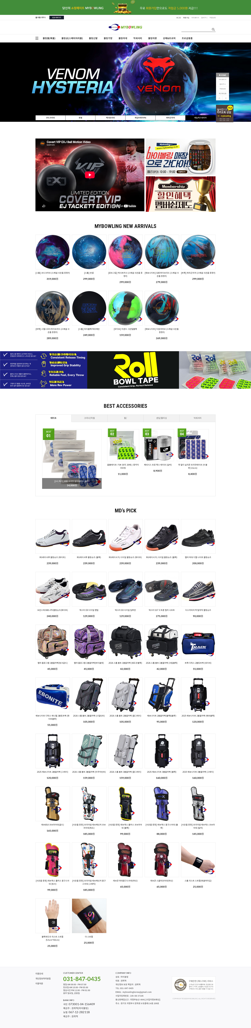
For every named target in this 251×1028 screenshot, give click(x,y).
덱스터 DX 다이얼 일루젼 (125, 610)
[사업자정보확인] (153, 999)
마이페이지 (222, 79)
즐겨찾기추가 (40, 17)
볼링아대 (123, 38)
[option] (125, 82)
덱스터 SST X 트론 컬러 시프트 (162, 610)
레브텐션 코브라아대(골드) (52, 825)
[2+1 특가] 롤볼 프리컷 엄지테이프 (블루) (71, 481)
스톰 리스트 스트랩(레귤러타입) (198, 881)
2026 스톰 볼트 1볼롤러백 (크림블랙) (162, 663)
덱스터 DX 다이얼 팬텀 (88, 610)
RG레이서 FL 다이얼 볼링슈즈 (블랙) (161, 557)
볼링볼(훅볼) (49, 38)
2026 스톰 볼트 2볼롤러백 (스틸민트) (89, 716)
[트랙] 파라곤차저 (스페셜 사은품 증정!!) (198, 273)
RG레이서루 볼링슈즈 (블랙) (89, 557)
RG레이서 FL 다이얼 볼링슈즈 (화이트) (125, 557)
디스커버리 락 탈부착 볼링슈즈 (198, 610)
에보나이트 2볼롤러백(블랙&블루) (161, 716)
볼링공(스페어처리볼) (72, 38)
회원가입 (186, 18)
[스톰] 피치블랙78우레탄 (89, 329)
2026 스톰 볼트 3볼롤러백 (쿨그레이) (125, 772)
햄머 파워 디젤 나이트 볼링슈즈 (198, 557)
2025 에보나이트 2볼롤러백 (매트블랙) (198, 716)
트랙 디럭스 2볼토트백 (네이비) (198, 663)
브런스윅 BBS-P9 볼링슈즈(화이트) (52, 610)
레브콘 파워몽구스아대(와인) (125, 881)
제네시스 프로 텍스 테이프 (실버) (158, 465)
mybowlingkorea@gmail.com (137, 992)
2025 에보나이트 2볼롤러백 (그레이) (52, 772)
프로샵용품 (187, 38)
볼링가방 (108, 38)
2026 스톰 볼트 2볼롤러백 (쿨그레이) (125, 716)
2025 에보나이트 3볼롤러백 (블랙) (161, 772)
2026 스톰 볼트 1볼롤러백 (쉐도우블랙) (125, 663)
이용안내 (39, 974)
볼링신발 (93, 38)
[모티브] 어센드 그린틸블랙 (125, 329)
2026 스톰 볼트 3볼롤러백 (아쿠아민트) (89, 772)
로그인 (178, 18)
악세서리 (137, 38)
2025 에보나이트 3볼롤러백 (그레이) (198, 772)
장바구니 (222, 84)
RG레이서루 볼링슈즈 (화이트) (53, 557)
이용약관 (39, 983)
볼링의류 (152, 38)
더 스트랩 (89, 937)
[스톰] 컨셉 (89, 273)
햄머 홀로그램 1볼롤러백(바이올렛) (89, 663)
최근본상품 (222, 93)
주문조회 (222, 89)
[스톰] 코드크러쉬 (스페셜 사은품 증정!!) (52, 273)
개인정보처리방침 (43, 979)
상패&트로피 (169, 38)
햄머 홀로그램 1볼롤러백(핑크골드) (53, 663)
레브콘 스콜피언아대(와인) (161, 881)
